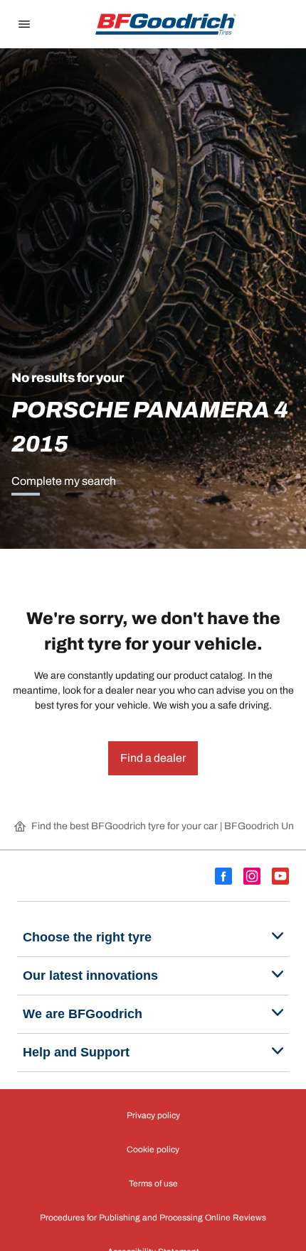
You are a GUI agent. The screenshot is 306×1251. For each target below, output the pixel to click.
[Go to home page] (165, 24)
